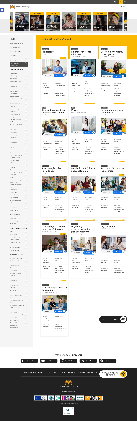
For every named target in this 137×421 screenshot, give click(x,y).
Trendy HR (13, 290)
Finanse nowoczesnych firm (16, 296)
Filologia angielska (15, 114)
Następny (125, 21)
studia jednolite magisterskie (15, 64)
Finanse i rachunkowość (16, 124)
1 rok (11, 231)
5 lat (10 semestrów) (15, 250)
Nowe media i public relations (15, 166)
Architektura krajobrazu (16, 81)
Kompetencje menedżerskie (14, 326)
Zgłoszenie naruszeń (85, 373)
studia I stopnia (14, 57)
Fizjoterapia (13, 127)
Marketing (13, 152)
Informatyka (13, 129)
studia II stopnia (14, 60)
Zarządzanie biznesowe (16, 293)
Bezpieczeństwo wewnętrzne (14, 92)
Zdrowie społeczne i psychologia (15, 311)
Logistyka (12, 147)
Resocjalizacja (14, 192)
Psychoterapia (14, 189)
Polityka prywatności (67, 373)
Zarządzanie (13, 207)
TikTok (108, 361)
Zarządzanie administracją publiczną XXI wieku (17, 306)
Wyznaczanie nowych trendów (15, 274)
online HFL (13, 223)
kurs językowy (13, 55)
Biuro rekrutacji (29, 373)
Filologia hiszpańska (15, 117)
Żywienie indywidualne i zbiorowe (16, 262)
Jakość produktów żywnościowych (15, 266)
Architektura (13, 78)
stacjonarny (13, 218)
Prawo (11, 177)
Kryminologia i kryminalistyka (14, 143)
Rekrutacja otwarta (15, 47)
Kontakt (41, 373)
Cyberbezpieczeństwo (16, 103)
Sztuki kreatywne (14, 320)
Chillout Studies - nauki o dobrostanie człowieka (16, 100)
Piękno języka (13, 270)
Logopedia (13, 150)
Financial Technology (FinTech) (15, 120)
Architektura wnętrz (15, 84)
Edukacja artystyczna (15, 109)
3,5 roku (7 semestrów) (16, 245)
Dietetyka (12, 106)
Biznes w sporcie (14, 96)
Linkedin (88, 361)
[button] (2, 10)
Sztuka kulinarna (14, 197)
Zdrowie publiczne (15, 210)
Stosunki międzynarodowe (17, 194)
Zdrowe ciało (13, 278)
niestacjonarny (14, 221)
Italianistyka (13, 132)
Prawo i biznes (14, 317)
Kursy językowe (14, 73)
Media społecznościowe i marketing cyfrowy (16, 156)
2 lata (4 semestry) (15, 239)
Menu (123, 6)
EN (125, 2)
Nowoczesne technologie (16, 314)
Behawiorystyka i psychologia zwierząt (15, 87)
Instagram (68, 361)
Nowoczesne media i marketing (15, 286)
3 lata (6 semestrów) (15, 242)
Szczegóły (48, 75)
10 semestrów (13, 234)
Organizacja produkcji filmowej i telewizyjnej (16, 171)
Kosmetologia (13, 140)
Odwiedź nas (110, 319)
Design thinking (14, 322)
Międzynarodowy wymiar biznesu (16, 301)
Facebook (29, 361)
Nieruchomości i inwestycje (14, 161)
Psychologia (13, 186)
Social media (51, 373)
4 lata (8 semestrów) (15, 247)
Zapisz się (58, 75)
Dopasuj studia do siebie (110, 374)
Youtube (49, 361)
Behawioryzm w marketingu (14, 281)
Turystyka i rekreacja (15, 200)
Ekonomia (13, 111)
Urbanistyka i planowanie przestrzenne (16, 204)
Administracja (13, 76)
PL (121, 2)
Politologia (13, 174)
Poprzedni (11, 21)
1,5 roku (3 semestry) (15, 237)
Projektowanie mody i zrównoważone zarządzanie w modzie (16, 182)
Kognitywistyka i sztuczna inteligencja (17, 136)
